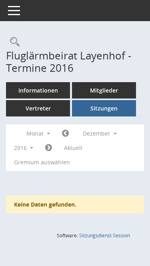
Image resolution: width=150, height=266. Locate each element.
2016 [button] (21, 148)
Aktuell (73, 148)
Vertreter (38, 108)
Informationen (38, 90)
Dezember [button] (97, 133)
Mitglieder (104, 90)
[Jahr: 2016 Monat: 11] (65, 133)
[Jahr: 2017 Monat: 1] (48, 148)
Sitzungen (104, 108)
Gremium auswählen (42, 162)
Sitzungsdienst (104, 235)
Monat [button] (35, 133)
